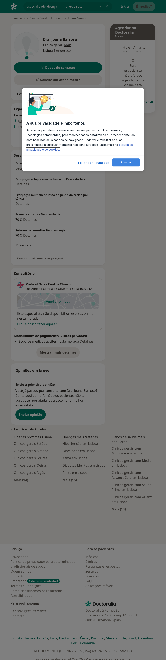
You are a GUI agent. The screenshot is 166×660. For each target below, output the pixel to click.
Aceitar (126, 162)
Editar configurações (93, 163)
